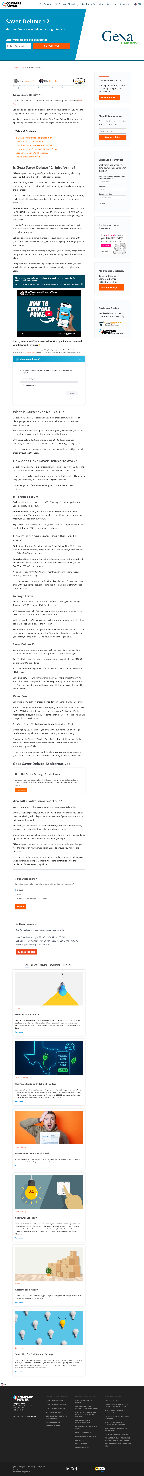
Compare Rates (112, 137)
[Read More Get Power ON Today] (49, 1192)
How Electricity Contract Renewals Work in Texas (115, 1423)
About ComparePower (84, 1432)
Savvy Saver (19, 1348)
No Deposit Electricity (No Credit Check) (56, 1417)
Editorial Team (81, 1444)
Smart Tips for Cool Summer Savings (34, 1354)
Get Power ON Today (26, 1217)
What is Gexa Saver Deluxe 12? (30, 141)
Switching (55, 964)
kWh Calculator (111, 1401)
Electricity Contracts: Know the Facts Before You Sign (117, 1406)
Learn (34, 964)
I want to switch (31, 385)
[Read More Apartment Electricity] (49, 1264)
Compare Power (19, 67)
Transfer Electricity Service (116, 1434)
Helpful (20, 890)
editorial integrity (80, 88)
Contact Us (80, 1440)
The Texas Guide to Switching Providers (35, 1083)
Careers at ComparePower (86, 1436)
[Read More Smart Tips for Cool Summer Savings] (49, 1328)
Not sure (20, 894)
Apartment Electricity (26, 1289)
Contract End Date (106, 194)
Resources (125, 4)
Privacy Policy (18, 1472)
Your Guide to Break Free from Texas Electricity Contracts (85, 1414)
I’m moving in (30, 379)
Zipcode (102, 186)
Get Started (45, 4)
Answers (111, 4)
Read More (22, 790)
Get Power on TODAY (54, 1412)
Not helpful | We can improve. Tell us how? (32, 899)
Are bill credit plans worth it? (29, 156)
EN (139, 4)
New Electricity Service (27, 1014)
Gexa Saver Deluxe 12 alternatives (31, 152)
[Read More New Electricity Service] (49, 989)
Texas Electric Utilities (55, 1408)
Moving (43, 964)
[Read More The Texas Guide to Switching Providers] (49, 1058)
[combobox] (3, 1384)
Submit (20, 906)
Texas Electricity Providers (57, 1405)
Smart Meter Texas (29, 352)
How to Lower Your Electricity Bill (32, 1153)
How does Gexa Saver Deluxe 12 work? (34, 145)
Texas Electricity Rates (55, 1401)
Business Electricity (92, 4)
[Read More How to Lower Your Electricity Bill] (49, 1128)
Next (72, 393)
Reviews (67, 964)
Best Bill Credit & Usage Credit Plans (38, 774)
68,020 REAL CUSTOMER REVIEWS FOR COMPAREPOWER (86, 1408)
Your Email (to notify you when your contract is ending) (112, 177)
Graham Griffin (29, 81)
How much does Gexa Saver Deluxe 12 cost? (37, 149)
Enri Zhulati (53, 81)
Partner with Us (82, 1448)
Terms (27, 1472)
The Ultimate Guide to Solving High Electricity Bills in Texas (117, 1439)
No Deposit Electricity (67, 4)
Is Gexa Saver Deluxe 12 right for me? (33, 137)
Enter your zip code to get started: (27, 39)
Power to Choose (53, 1426)
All (27, 964)
